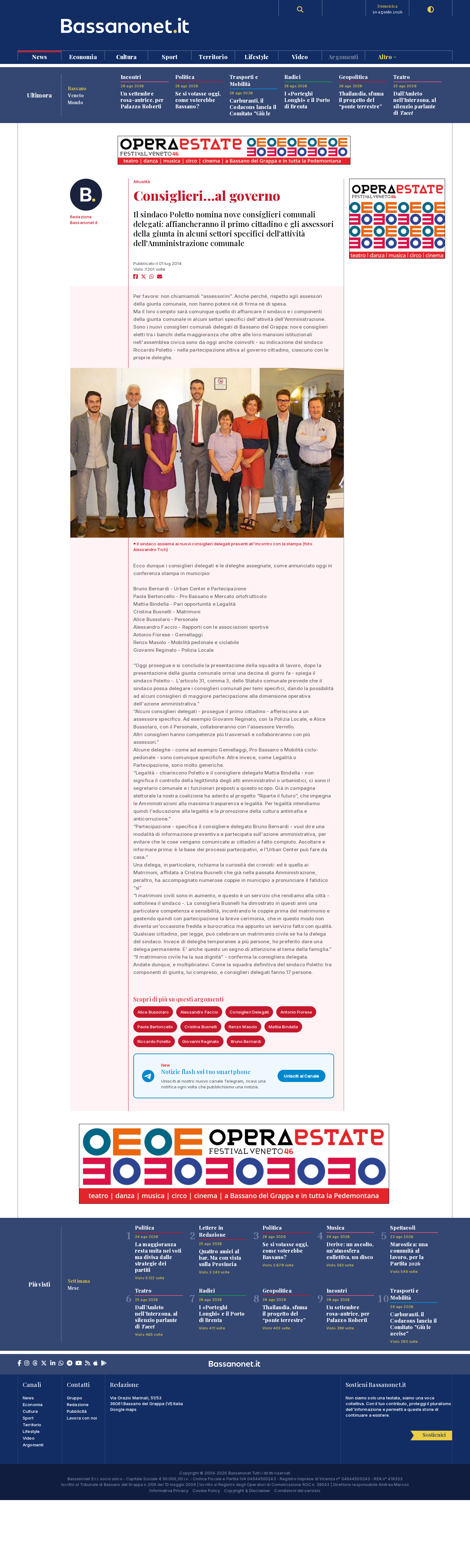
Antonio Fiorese (296, 1012)
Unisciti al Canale (301, 1075)
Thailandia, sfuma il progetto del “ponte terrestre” (361, 100)
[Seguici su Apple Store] (95, 1363)
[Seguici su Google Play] (104, 1363)
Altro (385, 56)
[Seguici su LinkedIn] (52, 1363)
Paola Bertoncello (155, 1026)
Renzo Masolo (243, 1026)
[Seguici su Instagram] (26, 1363)
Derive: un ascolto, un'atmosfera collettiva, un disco (350, 1250)
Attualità (141, 181)
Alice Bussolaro (153, 1012)
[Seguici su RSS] (87, 1363)
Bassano (77, 88)
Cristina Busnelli (200, 1026)
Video (300, 56)
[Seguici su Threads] (35, 1363)
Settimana (79, 1281)
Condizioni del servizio (297, 1490)
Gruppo (74, 1397)
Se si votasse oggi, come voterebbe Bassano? (198, 100)
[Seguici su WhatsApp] (61, 1363)
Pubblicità (77, 1411)
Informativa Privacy (168, 1490)
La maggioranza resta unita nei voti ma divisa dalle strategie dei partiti (158, 1257)
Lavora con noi (82, 1417)
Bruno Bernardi (246, 1041)
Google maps (123, 1409)
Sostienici (434, 1434)
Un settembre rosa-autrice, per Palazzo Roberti (142, 100)
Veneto (76, 95)
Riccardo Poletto (154, 1041)
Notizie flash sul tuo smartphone (206, 1072)
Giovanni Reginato (200, 1041)
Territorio (213, 56)
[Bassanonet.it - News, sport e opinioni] (126, 25)
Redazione (78, 1404)
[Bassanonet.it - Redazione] (86, 195)
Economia (83, 56)
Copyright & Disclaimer (247, 1490)
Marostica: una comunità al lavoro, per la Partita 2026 (409, 1254)
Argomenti (343, 56)
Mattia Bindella (283, 1026)
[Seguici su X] (44, 1363)
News (39, 56)
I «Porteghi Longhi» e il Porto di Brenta (307, 100)
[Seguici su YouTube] (78, 1363)
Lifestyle (257, 56)
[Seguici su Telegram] (69, 1363)
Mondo (75, 102)
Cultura (126, 56)
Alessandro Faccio (199, 1012)
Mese (73, 1288)
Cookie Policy (206, 1490)
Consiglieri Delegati (249, 1012)
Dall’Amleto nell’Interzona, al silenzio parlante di (414, 103)
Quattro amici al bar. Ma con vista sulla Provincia (220, 1257)
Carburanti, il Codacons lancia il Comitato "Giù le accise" (253, 110)
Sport (169, 56)
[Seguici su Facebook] (19, 1363)
